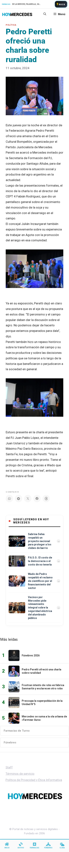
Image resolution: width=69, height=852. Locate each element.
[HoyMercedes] (17, 14)
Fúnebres (10, 742)
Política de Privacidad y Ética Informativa (34, 780)
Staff (9, 767)
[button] (45, 14)
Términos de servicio (20, 773)
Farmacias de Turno (17, 730)
